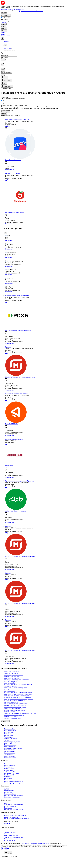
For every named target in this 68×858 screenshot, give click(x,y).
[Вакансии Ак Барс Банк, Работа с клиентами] (35, 499)
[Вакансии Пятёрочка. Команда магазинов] (35, 196)
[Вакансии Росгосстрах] (35, 455)
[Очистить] (3, 59)
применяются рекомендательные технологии (35, 843)
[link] (4, 28)
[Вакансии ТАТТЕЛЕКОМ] (35, 412)
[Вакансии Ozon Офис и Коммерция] (35, 144)
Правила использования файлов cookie (31, 11)
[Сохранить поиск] (2, 64)
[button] (3, 32)
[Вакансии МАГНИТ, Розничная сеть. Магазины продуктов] (35, 365)
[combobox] (9, 56)
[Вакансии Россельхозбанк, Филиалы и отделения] (35, 316)
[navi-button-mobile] (2, 38)
